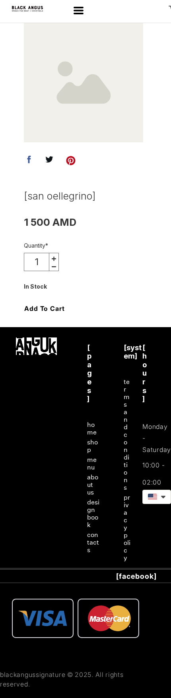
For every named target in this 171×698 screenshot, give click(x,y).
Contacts (93, 542)
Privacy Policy (127, 528)
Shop (92, 446)
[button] (79, 11)
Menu (92, 463)
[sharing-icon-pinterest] (70, 161)
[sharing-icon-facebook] (29, 161)
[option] (83, 82)
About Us (92, 484)
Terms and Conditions (127, 434)
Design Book (93, 513)
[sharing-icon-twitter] (49, 161)
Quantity (36, 245)
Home (92, 428)
